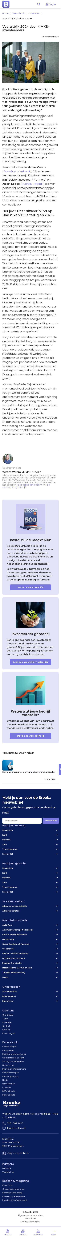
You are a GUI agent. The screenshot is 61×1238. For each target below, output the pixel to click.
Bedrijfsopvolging (10, 1076)
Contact (6, 1026)
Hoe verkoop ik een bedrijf (13, 1196)
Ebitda (5, 1080)
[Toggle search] (38, 4)
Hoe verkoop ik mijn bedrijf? (26, 486)
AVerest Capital (32, 184)
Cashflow (6, 1087)
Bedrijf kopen (8, 1050)
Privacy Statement (30, 1221)
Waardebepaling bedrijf (13, 1058)
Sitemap (6, 1030)
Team (5, 1018)
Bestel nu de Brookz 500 (31, 587)
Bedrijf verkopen (9, 1046)
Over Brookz (7, 1015)
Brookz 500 (7, 1185)
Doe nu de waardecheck (30, 735)
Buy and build (8, 1095)
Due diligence (8, 1083)
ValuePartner (8, 1172)
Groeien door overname (13, 1189)
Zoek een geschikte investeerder (30, 662)
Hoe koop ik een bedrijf (12, 1192)
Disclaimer (30, 1218)
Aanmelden (51, 820)
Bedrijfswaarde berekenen (14, 1054)
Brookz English (8, 1033)
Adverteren (7, 1022)
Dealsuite (6, 1168)
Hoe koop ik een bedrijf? (29, 484)
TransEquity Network (17, 171)
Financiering (8, 1065)
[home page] (5, 4)
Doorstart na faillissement (14, 1069)
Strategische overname (13, 1061)
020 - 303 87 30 (15, 1123)
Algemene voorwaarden (30, 1215)
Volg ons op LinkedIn (18, 1153)
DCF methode (8, 1091)
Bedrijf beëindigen (10, 1072)
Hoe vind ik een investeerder (14, 1200)
